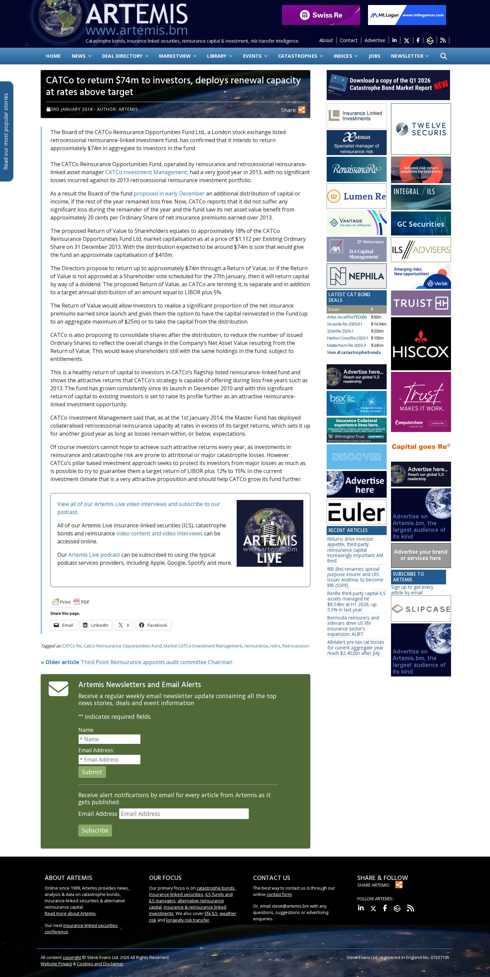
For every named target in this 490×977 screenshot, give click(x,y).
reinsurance (256, 646)
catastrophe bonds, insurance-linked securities (192, 891)
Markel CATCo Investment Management (203, 646)
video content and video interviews (159, 533)
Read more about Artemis (70, 913)
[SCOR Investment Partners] (357, 457)
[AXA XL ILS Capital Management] (357, 249)
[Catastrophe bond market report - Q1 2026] (385, 84)
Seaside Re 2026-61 (344, 324)
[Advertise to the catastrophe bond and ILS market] (421, 555)
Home (53, 56)
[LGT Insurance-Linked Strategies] (357, 196)
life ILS (211, 913)
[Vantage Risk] (357, 222)
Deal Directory (123, 56)
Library (217, 56)
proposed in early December (169, 193)
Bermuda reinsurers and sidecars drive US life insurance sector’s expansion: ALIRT (353, 625)
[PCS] (421, 276)
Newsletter (408, 56)
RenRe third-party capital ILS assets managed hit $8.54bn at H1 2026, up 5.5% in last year (356, 601)
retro (275, 646)
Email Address (97, 813)
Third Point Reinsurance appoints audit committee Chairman (136, 662)
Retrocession (295, 646)
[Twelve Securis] (421, 129)
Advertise (375, 40)
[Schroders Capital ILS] (421, 170)
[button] (443, 56)
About (326, 40)
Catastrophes (298, 56)
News (79, 56)
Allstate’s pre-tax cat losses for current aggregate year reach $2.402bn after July (355, 647)
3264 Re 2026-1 (340, 331)
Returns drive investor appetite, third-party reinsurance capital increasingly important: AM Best (355, 550)
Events (253, 56)
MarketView (175, 56)
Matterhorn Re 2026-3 (346, 345)
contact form (279, 894)
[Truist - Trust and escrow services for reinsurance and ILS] (421, 303)
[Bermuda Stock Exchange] (357, 403)
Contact (349, 40)
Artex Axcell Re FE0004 (347, 317)
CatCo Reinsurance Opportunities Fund (123, 646)
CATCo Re (72, 646)
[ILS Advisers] (421, 250)
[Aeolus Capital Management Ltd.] (357, 142)
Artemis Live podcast (94, 554)
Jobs (375, 56)
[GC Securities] (421, 223)
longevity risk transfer (187, 920)
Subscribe (95, 830)
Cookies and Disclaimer (100, 964)
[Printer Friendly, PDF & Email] (71, 601)
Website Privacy (56, 964)
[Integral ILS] (421, 197)
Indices (344, 56)
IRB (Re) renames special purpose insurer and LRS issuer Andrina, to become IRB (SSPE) (355, 577)
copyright (72, 957)
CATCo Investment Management (146, 172)
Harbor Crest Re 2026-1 (347, 338)
